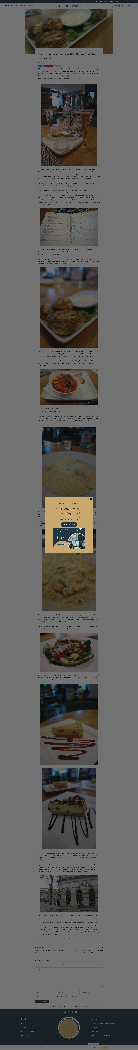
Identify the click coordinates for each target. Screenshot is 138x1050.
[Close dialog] (91, 499)
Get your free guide (69, 524)
